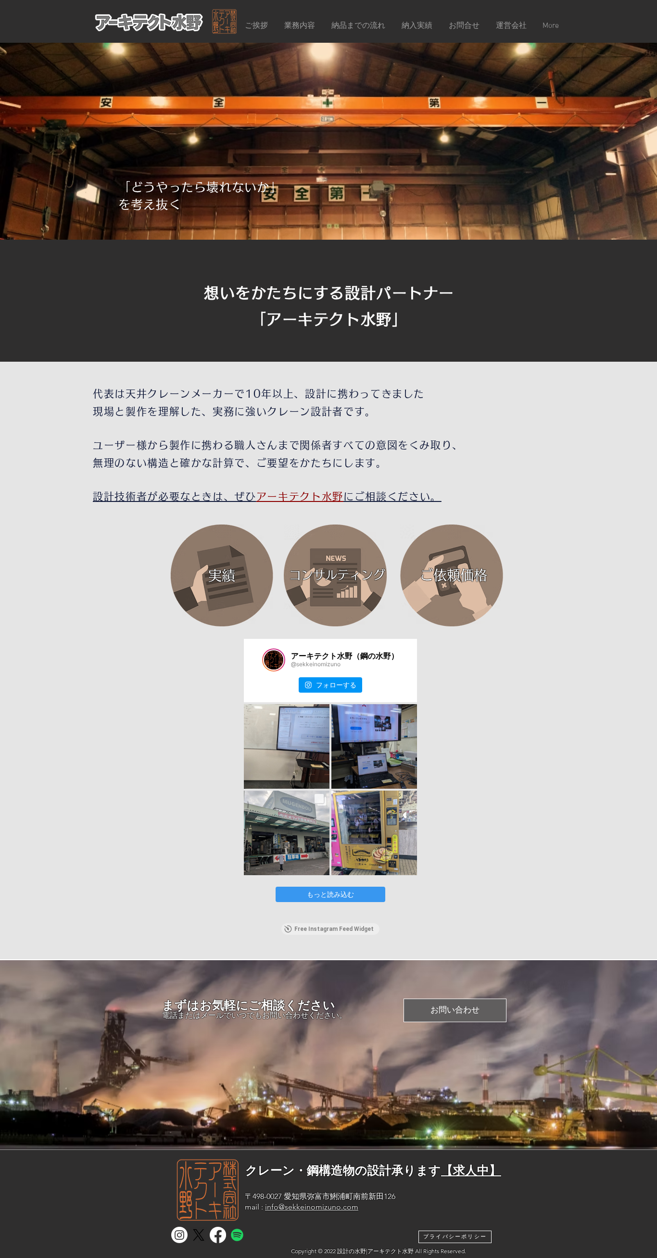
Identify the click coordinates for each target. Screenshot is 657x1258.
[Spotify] (237, 1235)
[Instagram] (179, 1235)
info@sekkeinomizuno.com (311, 1206)
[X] (198, 1235)
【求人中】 (471, 1170)
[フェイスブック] (218, 1235)
